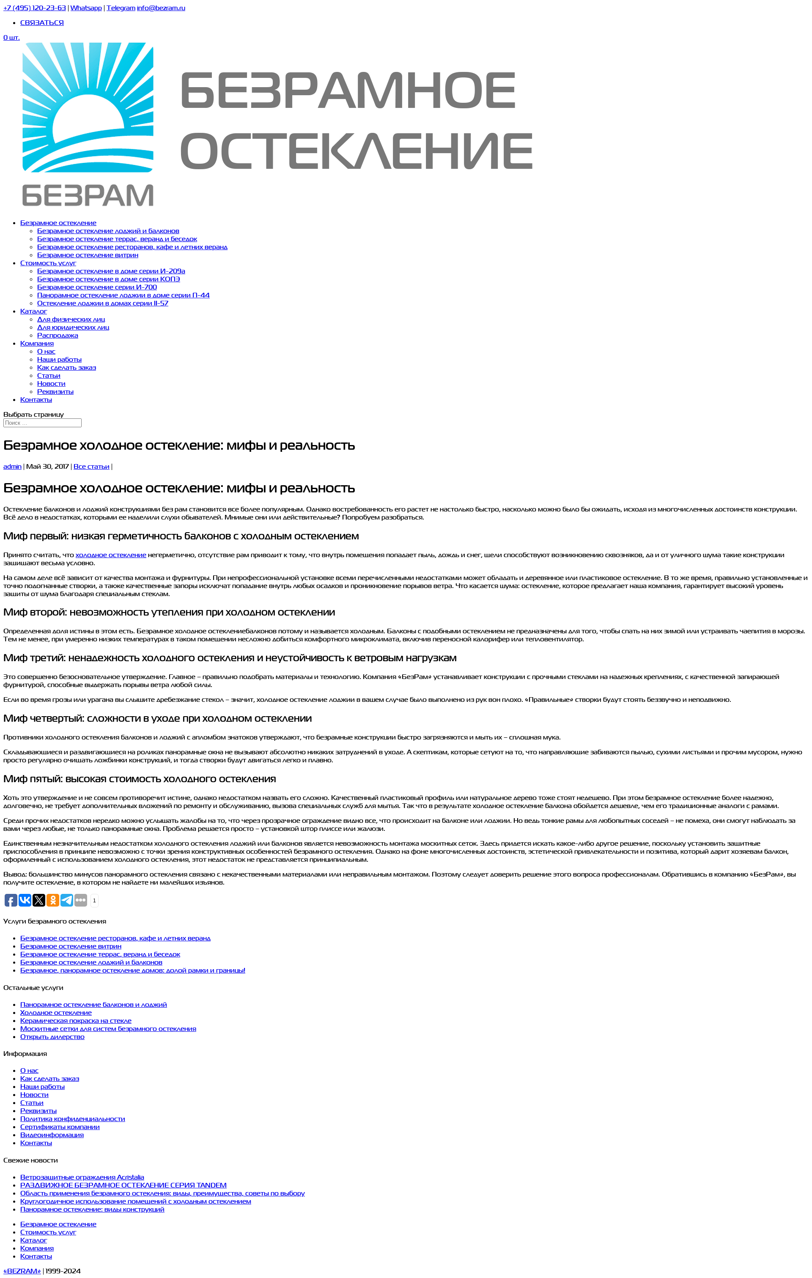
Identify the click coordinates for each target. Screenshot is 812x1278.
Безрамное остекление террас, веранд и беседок (117, 238)
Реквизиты (55, 391)
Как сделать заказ (66, 367)
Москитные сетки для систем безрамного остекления (108, 1028)
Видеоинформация (52, 1134)
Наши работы (59, 359)
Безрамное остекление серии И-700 (97, 287)
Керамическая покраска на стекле (76, 1020)
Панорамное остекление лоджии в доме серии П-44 (123, 295)
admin (12, 466)
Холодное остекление (56, 1012)
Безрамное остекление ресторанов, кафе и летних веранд (132, 246)
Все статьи (92, 466)
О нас (46, 351)
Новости (51, 383)
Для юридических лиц (73, 327)
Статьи (48, 375)
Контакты (36, 399)
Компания (37, 343)
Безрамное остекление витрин (87, 254)
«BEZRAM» (22, 1271)
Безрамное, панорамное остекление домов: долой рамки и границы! (132, 970)
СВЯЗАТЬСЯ (42, 22)
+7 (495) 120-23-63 (34, 7)
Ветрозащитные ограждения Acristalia (82, 1177)
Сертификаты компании (60, 1126)
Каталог (33, 311)
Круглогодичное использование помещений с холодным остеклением (135, 1201)
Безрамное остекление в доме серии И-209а (111, 271)
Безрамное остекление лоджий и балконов (108, 230)
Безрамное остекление (58, 222)
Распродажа (57, 335)
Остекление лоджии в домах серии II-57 (102, 303)
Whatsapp (86, 7)
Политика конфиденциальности (72, 1118)
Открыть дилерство (52, 1036)
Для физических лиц (71, 319)
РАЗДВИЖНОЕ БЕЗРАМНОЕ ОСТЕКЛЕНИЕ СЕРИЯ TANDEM (123, 1185)
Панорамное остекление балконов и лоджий (93, 1004)
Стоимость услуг (48, 262)
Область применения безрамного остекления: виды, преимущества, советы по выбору (162, 1193)
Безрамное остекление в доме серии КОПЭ (108, 279)
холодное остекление (111, 554)
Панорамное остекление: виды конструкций (92, 1209)
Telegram (121, 7)
